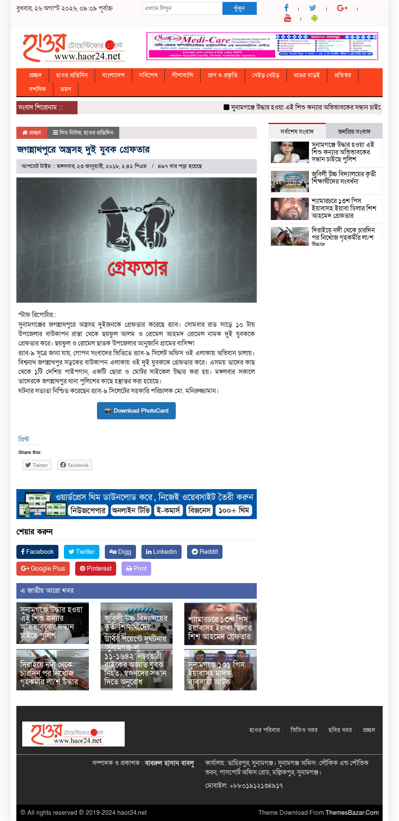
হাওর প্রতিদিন (72, 75)
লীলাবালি (182, 75)
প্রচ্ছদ (35, 75)
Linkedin (164, 552)
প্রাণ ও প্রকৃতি (223, 75)
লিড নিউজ (70, 133)
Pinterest (98, 568)
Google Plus (47, 568)
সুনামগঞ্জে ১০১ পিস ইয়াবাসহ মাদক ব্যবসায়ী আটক (216, 673)
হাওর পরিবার (264, 730)
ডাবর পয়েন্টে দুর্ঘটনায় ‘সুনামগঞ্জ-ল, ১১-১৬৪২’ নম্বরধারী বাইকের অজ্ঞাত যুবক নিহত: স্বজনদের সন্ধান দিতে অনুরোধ (135, 660)
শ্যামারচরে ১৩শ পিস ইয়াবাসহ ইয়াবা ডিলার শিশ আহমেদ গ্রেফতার (220, 628)
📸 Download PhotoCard (136, 411)
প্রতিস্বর (342, 75)
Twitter (84, 552)
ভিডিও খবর (304, 730)
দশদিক (37, 89)
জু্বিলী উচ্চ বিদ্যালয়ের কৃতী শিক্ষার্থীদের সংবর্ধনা (136, 627)
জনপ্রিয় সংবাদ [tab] (354, 132)
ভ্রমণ (65, 89)
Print (139, 568)
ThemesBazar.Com (352, 813)
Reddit (208, 552)
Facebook (39, 552)
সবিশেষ (148, 75)
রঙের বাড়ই (307, 75)
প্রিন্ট (23, 439)
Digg (124, 552)
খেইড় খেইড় (265, 75)
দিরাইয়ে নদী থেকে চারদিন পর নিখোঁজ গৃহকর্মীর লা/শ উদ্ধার (49, 673)
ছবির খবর (340, 730)
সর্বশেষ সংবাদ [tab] (297, 132)
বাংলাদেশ (113, 75)
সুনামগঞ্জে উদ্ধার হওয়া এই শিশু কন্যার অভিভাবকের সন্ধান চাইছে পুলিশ (305, 107)
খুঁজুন (239, 8)
